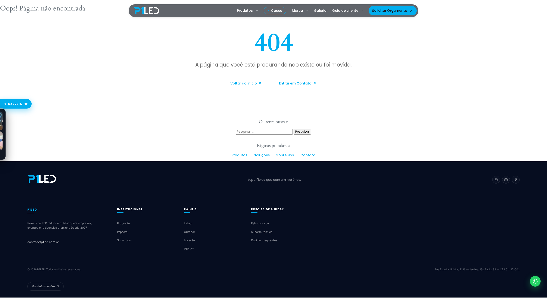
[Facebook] (516, 180)
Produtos (245, 10)
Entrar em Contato (295, 83)
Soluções (262, 155)
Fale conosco (260, 223)
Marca (297, 10)
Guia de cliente (345, 10)
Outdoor (189, 232)
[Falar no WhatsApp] (535, 281)
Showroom (124, 240)
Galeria (320, 10)
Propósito (123, 223)
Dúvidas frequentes (264, 240)
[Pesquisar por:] (265, 131)
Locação (189, 240)
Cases (276, 10)
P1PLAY (189, 248)
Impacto (122, 232)
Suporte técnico (261, 232)
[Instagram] (496, 180)
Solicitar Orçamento (389, 10)
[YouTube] (506, 180)
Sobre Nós (285, 155)
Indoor (188, 223)
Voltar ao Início (244, 83)
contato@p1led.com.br (43, 242)
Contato (307, 155)
